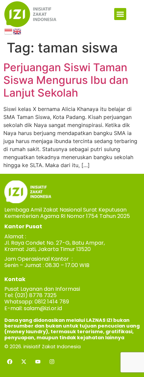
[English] (17, 31)
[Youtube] (37, 361)
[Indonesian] (8, 31)
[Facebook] (9, 361)
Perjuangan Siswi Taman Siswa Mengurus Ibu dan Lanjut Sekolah (65, 80)
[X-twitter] (23, 361)
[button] (120, 14)
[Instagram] (52, 361)
